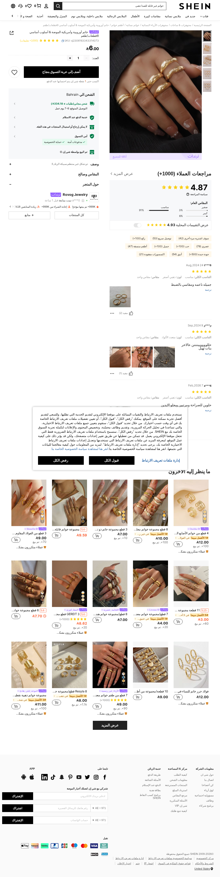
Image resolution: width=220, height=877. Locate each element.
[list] (73, 777)
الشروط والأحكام (204, 863)
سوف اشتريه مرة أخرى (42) (194, 238)
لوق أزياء (209, 790)
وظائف (210, 800)
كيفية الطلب (180, 774)
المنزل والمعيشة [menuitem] (57, 16)
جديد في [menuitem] (190, 16)
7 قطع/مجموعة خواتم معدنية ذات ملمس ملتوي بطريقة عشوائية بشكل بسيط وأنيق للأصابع (150, 614)
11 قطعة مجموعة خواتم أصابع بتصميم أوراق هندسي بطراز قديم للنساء (191, 610)
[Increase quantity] (70, 58)
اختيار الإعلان (124, 863)
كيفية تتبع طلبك (179, 810)
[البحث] (58, 6)
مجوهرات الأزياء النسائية (155, 25)
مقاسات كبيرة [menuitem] (152, 16)
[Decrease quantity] (86, 58)
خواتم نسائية (132, 25)
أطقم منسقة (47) (137, 246)
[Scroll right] (12, 16)
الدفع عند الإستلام (151, 785)
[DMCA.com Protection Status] (94, 854)
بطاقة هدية (155, 790)
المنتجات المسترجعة (176, 785)
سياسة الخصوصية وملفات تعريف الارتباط (170, 858)
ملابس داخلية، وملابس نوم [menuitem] (87, 16)
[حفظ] (14, 72)
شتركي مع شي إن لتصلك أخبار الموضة (87, 788)
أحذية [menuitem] (40, 16)
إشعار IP (148, 863)
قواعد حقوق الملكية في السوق (174, 863)
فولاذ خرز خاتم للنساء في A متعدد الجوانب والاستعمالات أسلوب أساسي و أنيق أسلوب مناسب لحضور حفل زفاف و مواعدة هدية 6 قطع (191, 691)
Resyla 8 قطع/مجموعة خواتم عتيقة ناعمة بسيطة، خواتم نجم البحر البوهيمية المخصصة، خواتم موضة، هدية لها (69, 691)
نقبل (105, 838)
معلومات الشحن (178, 779)
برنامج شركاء (206, 805)
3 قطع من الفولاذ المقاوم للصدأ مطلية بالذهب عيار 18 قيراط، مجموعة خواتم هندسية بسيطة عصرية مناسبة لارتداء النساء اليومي (28, 533)
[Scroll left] (17, 16)
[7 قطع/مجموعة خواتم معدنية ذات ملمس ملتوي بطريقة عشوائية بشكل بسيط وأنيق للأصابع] (150, 583)
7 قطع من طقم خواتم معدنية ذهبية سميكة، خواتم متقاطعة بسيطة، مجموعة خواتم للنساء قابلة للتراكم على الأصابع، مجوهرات (110, 695)
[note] (192, 551)
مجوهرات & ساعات (180, 25)
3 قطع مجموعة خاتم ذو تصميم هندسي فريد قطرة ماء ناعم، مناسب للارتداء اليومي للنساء (110, 529)
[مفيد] (131, 313)
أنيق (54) (177, 254)
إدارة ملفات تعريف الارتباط (129, 858)
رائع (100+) (139, 238)
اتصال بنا (209, 779)
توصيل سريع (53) (162, 238)
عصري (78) (202, 246)
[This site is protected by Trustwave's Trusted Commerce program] (104, 854)
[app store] (32, 779)
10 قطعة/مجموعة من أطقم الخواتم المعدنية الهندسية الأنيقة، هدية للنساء (150, 691)
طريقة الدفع (154, 774)
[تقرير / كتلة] (112, 313)
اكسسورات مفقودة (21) (152, 254)
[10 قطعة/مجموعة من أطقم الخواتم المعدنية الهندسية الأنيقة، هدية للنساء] (150, 665)
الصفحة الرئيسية (202, 25)
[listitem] (191, 516)
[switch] (137, 225)
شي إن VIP (181, 805)
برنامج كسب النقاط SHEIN (150, 797)
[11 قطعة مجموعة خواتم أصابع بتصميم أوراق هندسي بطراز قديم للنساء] (191, 583)
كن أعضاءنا (208, 785)
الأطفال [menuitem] (135, 16)
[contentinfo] (55, 845)
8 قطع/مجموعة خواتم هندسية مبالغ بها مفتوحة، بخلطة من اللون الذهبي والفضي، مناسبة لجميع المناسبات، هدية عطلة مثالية (110, 614)
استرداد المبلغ (180, 790)
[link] (37, 5)
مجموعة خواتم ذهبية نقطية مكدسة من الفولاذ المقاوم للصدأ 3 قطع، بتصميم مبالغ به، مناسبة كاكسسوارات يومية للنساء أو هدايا (28, 695)
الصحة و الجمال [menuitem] (23, 16)
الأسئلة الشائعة (153, 779)
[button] (20, 6)
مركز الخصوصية (205, 858)
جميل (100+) (161, 246)
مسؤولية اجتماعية (204, 795)
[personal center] (46, 6)
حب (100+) (182, 246)
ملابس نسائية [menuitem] (173, 16)
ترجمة (208, 290)
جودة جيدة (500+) (199, 254)
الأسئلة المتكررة (178, 800)
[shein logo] (194, 6)
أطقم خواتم (117, 25)
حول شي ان (207, 774)
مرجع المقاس (180, 795)
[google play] (24, 779)
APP (32, 768)
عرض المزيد (110, 725)
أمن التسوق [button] (81, 136)
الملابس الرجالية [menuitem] (117, 16)
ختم (138, 863)
